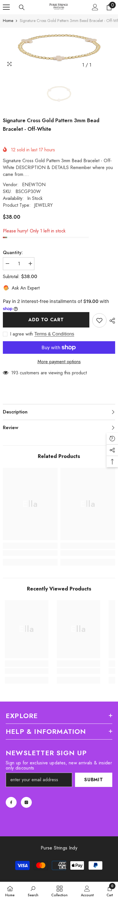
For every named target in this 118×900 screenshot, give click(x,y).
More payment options (59, 361)
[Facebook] (11, 802)
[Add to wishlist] (99, 320)
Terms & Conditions (54, 334)
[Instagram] (26, 802)
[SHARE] (111, 321)
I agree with (21, 334)
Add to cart (46, 319)
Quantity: (13, 252)
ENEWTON (34, 184)
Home (8, 20)
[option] (59, 49)
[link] (30, 553)
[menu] (6, 7)
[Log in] (95, 7)
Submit (93, 779)
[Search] (21, 7)
